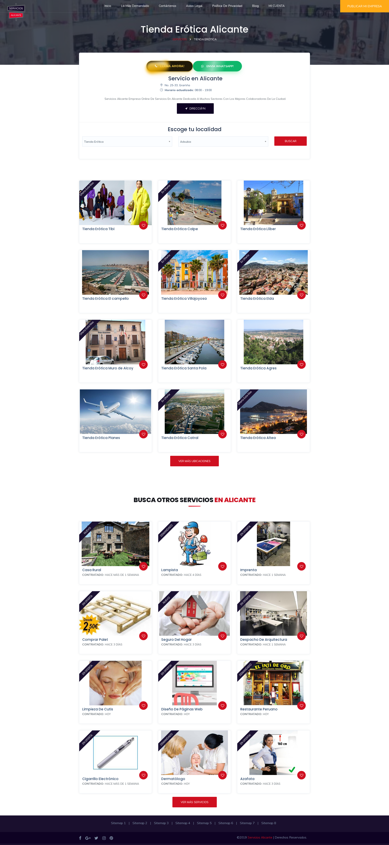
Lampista (169, 570)
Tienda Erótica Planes (101, 437)
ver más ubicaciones (194, 461)
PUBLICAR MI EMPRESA (364, 6)
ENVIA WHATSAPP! (220, 66)
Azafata (247, 778)
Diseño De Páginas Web (182, 709)
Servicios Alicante (260, 837)
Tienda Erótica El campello (105, 298)
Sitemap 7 (247, 823)
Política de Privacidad (227, 6)
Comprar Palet (95, 639)
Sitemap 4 (182, 823)
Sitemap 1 (118, 823)
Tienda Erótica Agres (258, 368)
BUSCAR (290, 141)
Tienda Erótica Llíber (258, 228)
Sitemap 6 (225, 823)
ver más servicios (194, 802)
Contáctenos (167, 6)
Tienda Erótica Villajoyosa (184, 298)
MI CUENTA (276, 6)
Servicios (179, 39)
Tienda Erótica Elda (257, 298)
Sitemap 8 (268, 823)
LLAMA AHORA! (171, 66)
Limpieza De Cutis (97, 709)
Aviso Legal (194, 6)
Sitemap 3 (161, 823)
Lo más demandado (135, 6)
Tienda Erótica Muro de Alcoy (107, 368)
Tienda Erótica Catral (179, 437)
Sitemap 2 (140, 823)
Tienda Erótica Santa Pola (183, 368)
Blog (255, 6)
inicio (107, 6)
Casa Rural (91, 570)
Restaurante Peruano (259, 709)
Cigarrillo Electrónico (100, 778)
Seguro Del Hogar (176, 639)
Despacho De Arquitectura (263, 639)
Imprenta (248, 570)
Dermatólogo (173, 778)
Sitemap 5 (204, 823)
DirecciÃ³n (197, 108)
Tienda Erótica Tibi (98, 228)
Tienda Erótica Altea (258, 437)
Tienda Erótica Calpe (179, 228)
